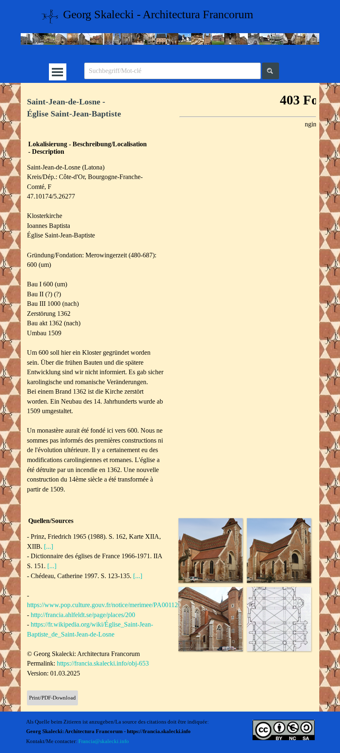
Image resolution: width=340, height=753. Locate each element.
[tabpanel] (95, 108)
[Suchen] (270, 71)
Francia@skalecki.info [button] (103, 741)
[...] (48, 546)
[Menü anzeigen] (57, 71)
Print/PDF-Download (52, 698)
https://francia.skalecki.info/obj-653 (103, 663)
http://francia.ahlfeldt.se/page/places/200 (83, 614)
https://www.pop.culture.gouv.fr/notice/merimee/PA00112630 (107, 604)
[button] (210, 550)
